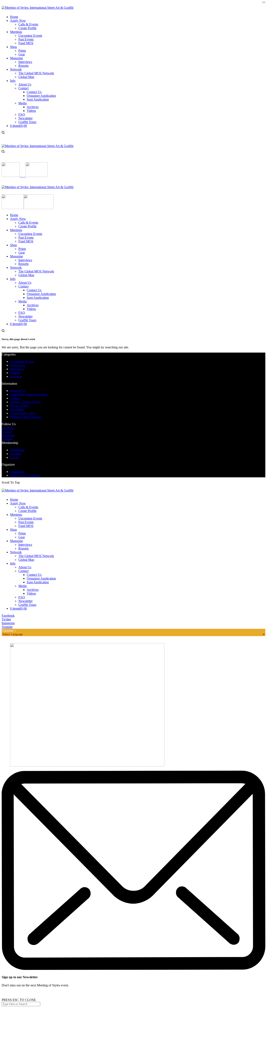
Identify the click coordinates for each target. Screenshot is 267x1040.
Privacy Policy (19, 405)
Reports (15, 372)
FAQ (21, 597)
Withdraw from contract (25, 417)
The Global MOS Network (36, 556)
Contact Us (34, 574)
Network (16, 552)
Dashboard (17, 450)
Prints (22, 533)
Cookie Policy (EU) (23, 413)
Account (15, 453)
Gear (21, 537)
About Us (24, 567)
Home (14, 499)
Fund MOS (25, 526)
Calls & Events (28, 507)
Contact (15, 398)
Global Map (26, 559)
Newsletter (17, 409)
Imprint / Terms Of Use (25, 402)
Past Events (17, 365)
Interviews (17, 369)
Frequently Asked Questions (28, 394)
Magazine (16, 541)
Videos (31, 593)
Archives (16, 376)
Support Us (17, 390)
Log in (14, 457)
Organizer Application (41, 578)
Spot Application (38, 582)
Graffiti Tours (27, 604)
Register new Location (25, 475)
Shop (13, 529)
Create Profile (27, 511)
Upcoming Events (22, 361)
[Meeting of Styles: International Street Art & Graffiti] (37, 7)
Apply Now (18, 503)
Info (12, 563)
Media (22, 586)
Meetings (16, 514)
